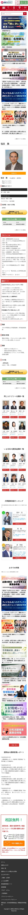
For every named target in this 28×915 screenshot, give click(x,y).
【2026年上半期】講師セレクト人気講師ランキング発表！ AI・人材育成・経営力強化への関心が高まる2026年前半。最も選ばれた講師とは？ (14, 129)
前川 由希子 (22, 484)
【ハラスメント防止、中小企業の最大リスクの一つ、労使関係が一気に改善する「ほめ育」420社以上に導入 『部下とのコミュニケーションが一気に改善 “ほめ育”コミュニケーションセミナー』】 (20, 555)
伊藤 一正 (6, 484)
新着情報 (3, 887)
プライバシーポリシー (7, 896)
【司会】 (20, 466)
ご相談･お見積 (25, 9)
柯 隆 (20, 529)
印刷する (14, 173)
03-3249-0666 (7, 224)
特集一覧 (13, 9)
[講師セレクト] (7, 3)
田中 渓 (19, 512)
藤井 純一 (22, 411)
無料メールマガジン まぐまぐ (11, 274)
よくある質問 (4, 881)
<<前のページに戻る (20, 139)
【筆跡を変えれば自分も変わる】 (16, 434)
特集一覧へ (14, 745)
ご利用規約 (4, 893)
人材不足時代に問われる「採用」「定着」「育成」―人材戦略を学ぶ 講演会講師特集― (13, 719)
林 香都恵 (14, 431)
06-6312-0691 (20, 224)
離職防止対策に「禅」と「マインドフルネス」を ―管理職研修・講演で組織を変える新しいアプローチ (13, 660)
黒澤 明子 (22, 464)
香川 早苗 (22, 431)
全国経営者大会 (6, 31)
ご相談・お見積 (5, 877)
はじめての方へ (5, 874)
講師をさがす (8, 9)
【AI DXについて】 (14, 466)
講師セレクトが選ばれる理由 (9, 871)
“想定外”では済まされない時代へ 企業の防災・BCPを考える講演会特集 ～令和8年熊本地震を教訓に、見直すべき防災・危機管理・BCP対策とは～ (14, 84)
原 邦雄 (19, 545)
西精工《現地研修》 (7, 47)
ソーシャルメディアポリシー (9, 899)
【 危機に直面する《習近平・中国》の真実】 (19, 535)
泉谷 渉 (14, 484)
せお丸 (14, 464)
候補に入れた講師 (18, 3)
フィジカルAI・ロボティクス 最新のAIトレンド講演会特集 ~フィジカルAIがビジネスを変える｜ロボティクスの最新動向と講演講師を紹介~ (14, 106)
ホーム (3, 862)
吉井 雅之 (6, 464)
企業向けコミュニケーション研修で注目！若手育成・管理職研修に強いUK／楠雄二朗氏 (14, 700)
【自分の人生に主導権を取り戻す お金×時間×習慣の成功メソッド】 (19, 519)
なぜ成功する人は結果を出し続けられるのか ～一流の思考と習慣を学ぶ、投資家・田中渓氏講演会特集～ (14, 680)
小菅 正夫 (6, 411)
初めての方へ (19, 9)
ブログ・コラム (5, 890)
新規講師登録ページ (6, 884)
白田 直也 (6, 431)
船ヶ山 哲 (14, 411)
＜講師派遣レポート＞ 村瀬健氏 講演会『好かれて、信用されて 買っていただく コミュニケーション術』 (13, 792)
